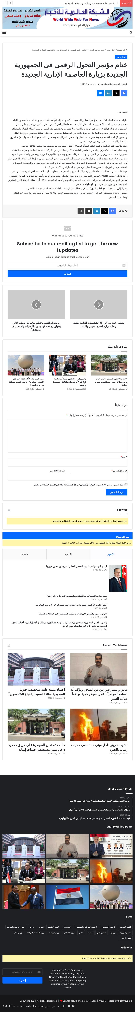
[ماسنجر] (100, 93)
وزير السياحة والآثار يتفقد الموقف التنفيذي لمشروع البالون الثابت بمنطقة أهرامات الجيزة (26, 382)
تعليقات (24, 554)
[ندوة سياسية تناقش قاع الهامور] (111, 846)
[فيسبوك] (124, 93)
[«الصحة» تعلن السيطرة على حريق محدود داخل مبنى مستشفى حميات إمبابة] (109, 365)
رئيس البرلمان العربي (16, 927)
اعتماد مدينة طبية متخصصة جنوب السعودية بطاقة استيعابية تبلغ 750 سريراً (85, 3)
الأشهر (111, 554)
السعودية (67, 927)
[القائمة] (4, 32)
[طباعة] (81, 211)
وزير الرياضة (54, 932)
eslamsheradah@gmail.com (111, 84)
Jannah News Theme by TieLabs (79, 1000)
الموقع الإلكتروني (57, 470)
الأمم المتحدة (125, 927)
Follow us (127, 947)
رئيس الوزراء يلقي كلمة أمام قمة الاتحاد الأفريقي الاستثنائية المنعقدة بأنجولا (69, 382)
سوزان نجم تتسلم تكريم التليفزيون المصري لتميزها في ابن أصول (76, 595)
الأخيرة (68, 554)
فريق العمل (44, 1006)
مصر (81, 932)
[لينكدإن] (108, 93)
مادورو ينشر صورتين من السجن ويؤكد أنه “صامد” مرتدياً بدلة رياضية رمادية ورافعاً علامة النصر (99, 694)
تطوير (41, 927)
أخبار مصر (110, 50)
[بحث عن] (131, 32)
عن (53, 1006)
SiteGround (124, 1000)
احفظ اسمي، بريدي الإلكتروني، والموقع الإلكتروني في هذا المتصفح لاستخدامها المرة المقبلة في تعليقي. (79, 484)
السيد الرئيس (53, 927)
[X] (116, 93)
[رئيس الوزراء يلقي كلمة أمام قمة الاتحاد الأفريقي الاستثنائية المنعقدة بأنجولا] (67, 365)
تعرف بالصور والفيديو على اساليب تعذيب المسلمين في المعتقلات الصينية (72, 613)
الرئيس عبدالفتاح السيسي (86, 927)
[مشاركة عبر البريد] (88, 211)
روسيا (112, 932)
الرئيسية (121, 50)
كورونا (90, 932)
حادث (32, 927)
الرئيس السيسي (108, 927)
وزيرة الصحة (126, 938)
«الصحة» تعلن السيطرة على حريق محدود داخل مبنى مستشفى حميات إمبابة (110, 382)
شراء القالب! (9, 1006)
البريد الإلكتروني (119, 470)
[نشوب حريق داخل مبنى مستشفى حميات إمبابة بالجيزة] (98, 725)
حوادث (20, 1006)
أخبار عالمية (31, 1006)
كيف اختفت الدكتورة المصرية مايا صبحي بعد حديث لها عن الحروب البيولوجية (71, 604)
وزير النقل (18, 932)
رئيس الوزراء (125, 932)
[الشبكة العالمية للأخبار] (67, 18)
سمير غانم (101, 932)
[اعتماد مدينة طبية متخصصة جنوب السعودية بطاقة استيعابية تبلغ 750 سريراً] (36, 669)
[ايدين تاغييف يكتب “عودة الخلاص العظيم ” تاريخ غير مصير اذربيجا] (118, 578)
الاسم (124, 456)
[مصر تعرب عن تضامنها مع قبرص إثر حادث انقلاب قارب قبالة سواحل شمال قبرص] (67, 897)
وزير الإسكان (69, 932)
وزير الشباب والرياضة (35, 932)
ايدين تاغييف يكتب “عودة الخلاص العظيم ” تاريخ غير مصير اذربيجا (76, 566)
